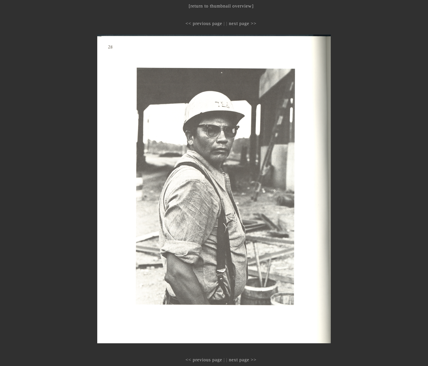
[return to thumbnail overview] (221, 5)
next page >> (243, 23)
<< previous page (203, 23)
